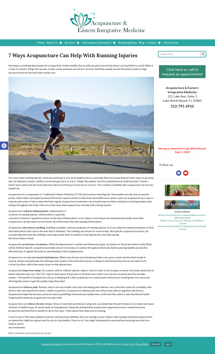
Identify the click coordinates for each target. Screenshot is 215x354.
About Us (52, 42)
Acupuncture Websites (52, 344)
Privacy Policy (142, 344)
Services (70, 42)
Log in (168, 344)
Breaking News (127, 42)
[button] (4, 146)
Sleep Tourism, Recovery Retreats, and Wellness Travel (183, 222)
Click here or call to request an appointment (182, 71)
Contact (151, 42)
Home (41, 42)
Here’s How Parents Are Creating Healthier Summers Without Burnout (183, 216)
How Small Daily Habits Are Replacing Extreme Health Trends (183, 227)
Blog (141, 42)
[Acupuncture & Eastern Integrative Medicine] (107, 19)
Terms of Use (129, 344)
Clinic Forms (170, 42)
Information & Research (96, 42)
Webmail (155, 344)
